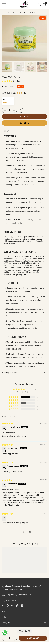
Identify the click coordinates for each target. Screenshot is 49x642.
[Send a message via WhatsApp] (4, 632)
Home (4, 13)
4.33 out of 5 (31, 389)
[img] (7, 423)
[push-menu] (4, 4)
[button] (7, 81)
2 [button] (23, 532)
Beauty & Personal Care (15, 13)
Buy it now (24, 123)
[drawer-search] (39, 4)
